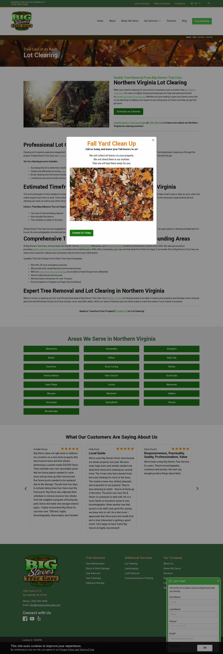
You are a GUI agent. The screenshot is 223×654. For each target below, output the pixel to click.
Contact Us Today (81, 233)
